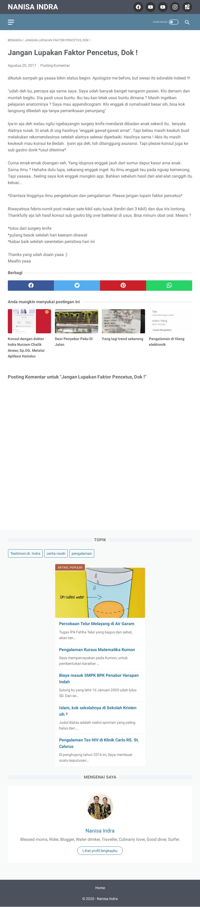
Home (100, 888)
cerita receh (56, 553)
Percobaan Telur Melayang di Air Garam (96, 623)
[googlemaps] (186, 7)
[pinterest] (123, 285)
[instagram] (174, 7)
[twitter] (77, 285)
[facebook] (137, 7)
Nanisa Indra (33, 7)
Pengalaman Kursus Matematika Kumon (97, 649)
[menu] (11, 22)
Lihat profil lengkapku (100, 851)
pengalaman (82, 553)
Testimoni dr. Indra (25, 553)
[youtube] (149, 7)
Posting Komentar (55, 65)
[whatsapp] (169, 285)
